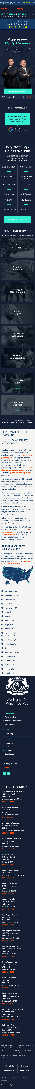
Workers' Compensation (17, 356)
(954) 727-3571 (8, 956)
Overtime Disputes (17, 403)
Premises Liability (17, 268)
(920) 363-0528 (8, 833)
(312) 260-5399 (8, 909)
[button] (33, 15)
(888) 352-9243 (8, 767)
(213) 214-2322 (8, 940)
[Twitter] (8, 773)
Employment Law (17, 381)
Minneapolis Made (20, 1085)
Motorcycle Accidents (17, 334)
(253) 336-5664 (8, 972)
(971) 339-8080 (8, 1003)
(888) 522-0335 (9, 534)
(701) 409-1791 (8, 878)
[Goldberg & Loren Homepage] (14, 15)
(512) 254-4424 (8, 1035)
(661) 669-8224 (8, 849)
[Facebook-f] (4, 773)
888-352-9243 (17, 24)
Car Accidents (17, 246)
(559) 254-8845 (8, 893)
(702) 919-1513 (8, 925)
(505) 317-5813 (8, 801)
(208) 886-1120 (8, 864)
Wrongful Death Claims (17, 290)
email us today (14, 564)
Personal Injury (17, 312)
